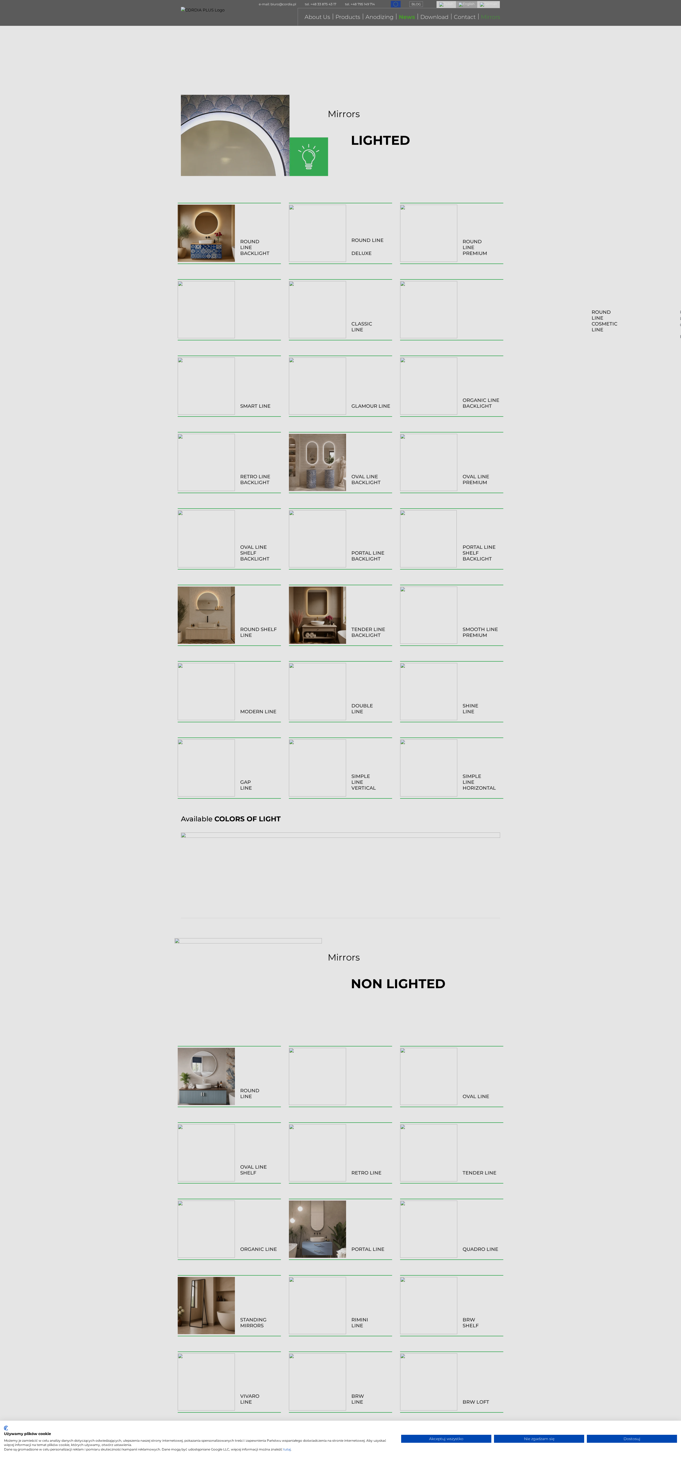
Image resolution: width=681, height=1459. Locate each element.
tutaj (287, 1449)
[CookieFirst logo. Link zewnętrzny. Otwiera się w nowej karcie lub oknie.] (6, 1428)
